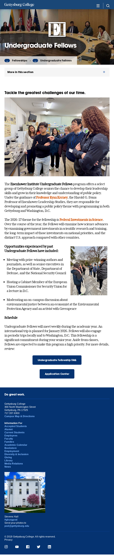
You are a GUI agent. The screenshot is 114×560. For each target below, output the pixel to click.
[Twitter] (40, 547)
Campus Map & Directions (19, 416)
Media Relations (13, 463)
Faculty (8, 438)
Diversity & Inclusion (16, 454)
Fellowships (19, 60)
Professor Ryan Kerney (52, 197)
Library (8, 460)
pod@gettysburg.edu (16, 526)
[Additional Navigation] (98, 6)
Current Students (14, 432)
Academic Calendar (15, 445)
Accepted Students (15, 426)
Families (9, 442)
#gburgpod (10, 519)
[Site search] (108, 6)
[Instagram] (7, 547)
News (7, 466)
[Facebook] (29, 547)
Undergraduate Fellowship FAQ (57, 360)
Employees (10, 435)
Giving (8, 457)
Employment (11, 451)
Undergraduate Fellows (56, 60)
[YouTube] (18, 547)
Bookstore (10, 448)
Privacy (8, 539)
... (7, 60)
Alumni (8, 429)
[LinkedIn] (51, 547)
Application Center (57, 374)
